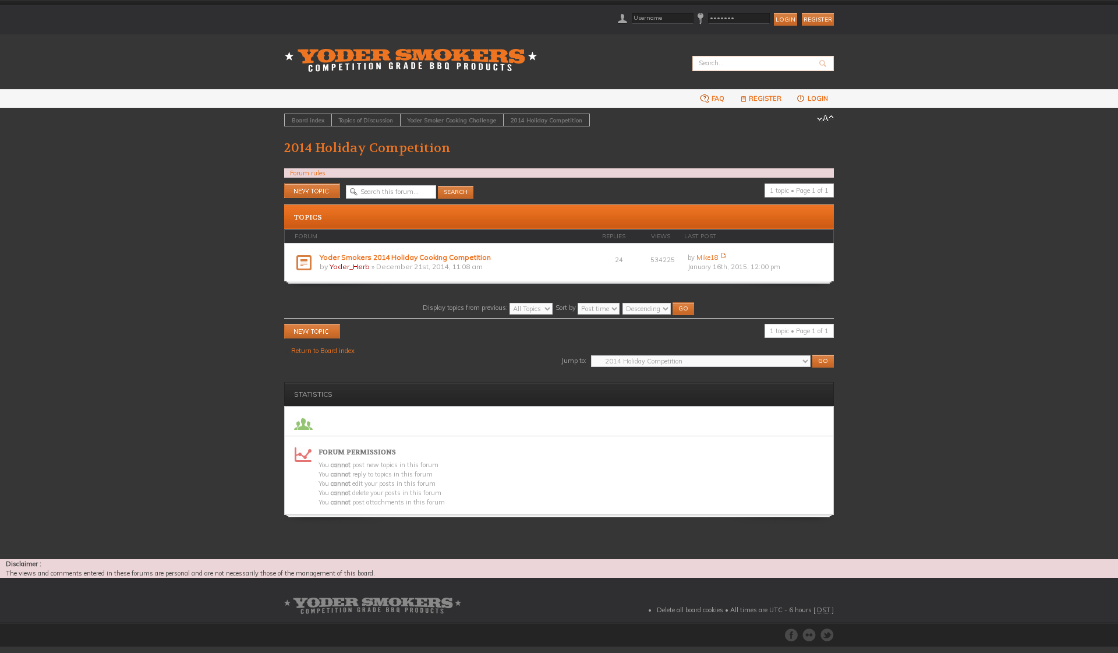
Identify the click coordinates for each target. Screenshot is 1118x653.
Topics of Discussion (366, 120)
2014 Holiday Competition (546, 120)
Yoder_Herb (350, 266)
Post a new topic (308, 188)
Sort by (567, 307)
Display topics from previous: (466, 307)
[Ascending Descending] (658, 307)
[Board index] (414, 53)
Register (818, 19)
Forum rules (308, 173)
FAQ (717, 98)
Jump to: (573, 360)
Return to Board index (323, 351)
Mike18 (707, 257)
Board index (308, 120)
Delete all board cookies (690, 610)
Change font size (825, 119)
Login (817, 98)
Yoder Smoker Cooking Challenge (452, 120)
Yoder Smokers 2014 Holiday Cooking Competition (405, 257)
